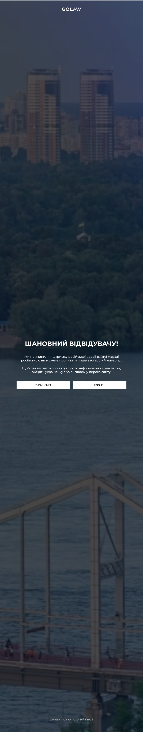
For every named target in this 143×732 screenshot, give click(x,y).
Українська (43, 385)
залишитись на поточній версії (71, 719)
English (99, 385)
